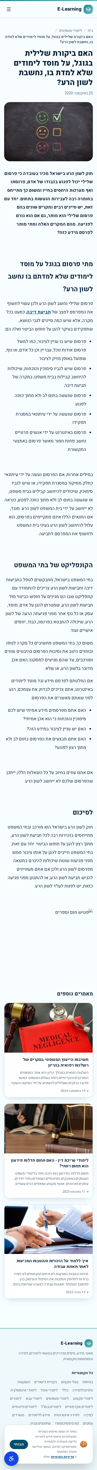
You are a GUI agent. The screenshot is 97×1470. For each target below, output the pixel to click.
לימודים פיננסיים (24, 1407)
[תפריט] (8, 9)
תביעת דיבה (39, 312)
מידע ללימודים (39, 1415)
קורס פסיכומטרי (67, 1423)
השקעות (24, 1382)
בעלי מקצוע (69, 1382)
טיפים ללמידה (82, 1390)
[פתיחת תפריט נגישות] (11, 1458)
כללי (65, 1390)
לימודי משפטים (70, 30)
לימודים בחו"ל (51, 1407)
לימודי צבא (34, 1398)
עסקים (88, 1423)
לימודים (15, 1398)
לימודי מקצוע (83, 1398)
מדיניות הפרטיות (62, 1456)
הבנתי (19, 1444)
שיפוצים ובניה (40, 1423)
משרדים (18, 1415)
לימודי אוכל (49, 1390)
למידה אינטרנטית (66, 1415)
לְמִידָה (88, 1415)
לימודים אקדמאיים (79, 1407)
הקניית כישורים (45, 1382)
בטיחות (88, 1382)
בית (90, 30)
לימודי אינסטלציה (23, 1390)
